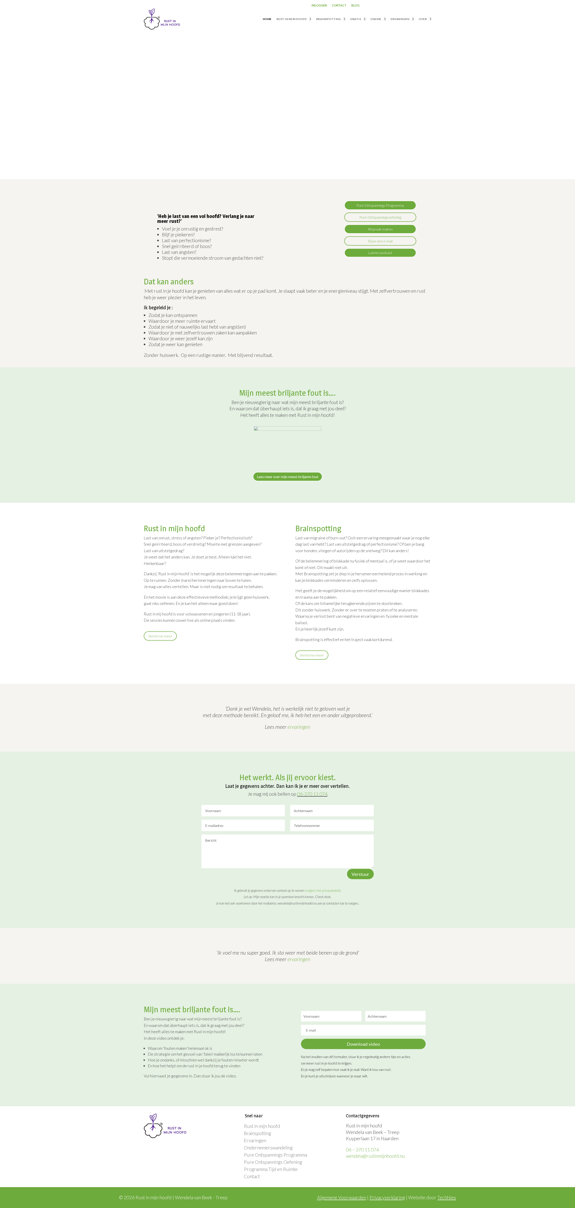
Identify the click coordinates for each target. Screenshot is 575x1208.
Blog (355, 5)
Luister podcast (380, 252)
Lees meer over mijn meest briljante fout (287, 476)
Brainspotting (257, 1133)
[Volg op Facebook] (386, 5)
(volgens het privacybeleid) (323, 890)
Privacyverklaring (387, 1197)
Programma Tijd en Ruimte (271, 1169)
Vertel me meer (160, 636)
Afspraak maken (380, 229)
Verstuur (360, 874)
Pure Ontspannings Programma (380, 205)
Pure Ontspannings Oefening (273, 1162)
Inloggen (319, 5)
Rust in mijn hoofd (262, 1126)
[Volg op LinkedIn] (404, 5)
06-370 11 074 (312, 794)
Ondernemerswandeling (268, 1147)
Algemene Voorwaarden (341, 1197)
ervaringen (299, 726)
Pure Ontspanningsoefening (380, 217)
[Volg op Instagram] (395, 5)
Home (267, 19)
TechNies (446, 1197)
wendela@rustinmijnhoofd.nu (375, 1156)
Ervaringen (255, 1140)
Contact (339, 5)
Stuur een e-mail (380, 241)
